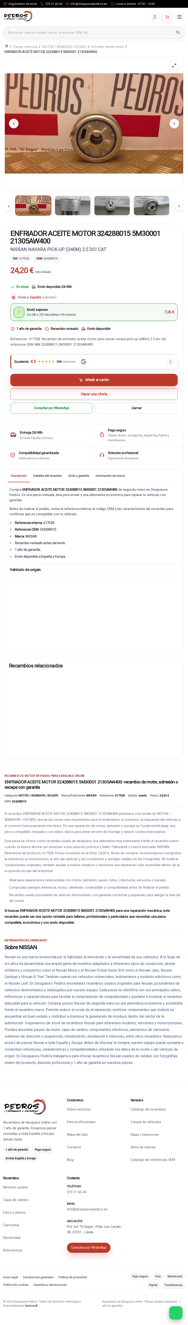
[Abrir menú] (179, 17)
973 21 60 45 (76, 1192)
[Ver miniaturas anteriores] (9, 206)
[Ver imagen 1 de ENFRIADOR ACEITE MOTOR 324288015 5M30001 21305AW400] (33, 206)
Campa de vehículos (146, 1122)
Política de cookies (15, 1284)
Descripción (19, 476)
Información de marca (110, 476)
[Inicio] (7, 46)
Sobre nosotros (79, 1109)
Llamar (137, 408)
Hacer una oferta (94, 394)
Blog (70, 1160)
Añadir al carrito (97, 380)
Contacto (74, 1147)
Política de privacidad (72, 1277)
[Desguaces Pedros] (18, 16)
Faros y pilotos (14, 1212)
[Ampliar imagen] (174, 65)
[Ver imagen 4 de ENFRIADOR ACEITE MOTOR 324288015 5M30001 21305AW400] (151, 206)
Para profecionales (81, 1122)
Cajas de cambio (15, 1200)
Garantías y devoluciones (50, 1284)
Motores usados (15, 1187)
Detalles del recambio (47, 476)
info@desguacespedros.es (87, 1209)
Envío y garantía (79, 476)
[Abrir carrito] (167, 17)
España (43, 297)
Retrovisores (12, 1250)
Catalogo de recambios (148, 1109)
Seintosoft (31, 1305)
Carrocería (11, 1225)
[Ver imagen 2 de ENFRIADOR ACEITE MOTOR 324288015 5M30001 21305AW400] (73, 206)
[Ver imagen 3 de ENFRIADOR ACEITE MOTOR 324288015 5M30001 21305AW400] (112, 206)
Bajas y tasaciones (145, 1134)
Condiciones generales (38, 1277)
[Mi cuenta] (154, 17)
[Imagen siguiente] (174, 123)
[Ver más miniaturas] (179, 206)
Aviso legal (10, 1277)
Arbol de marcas (143, 1147)
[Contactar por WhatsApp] (175, 1312)
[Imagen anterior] (14, 123)
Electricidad (11, 1238)
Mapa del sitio (77, 1134)
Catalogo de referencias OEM (153, 1160)
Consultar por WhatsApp (51, 408)
